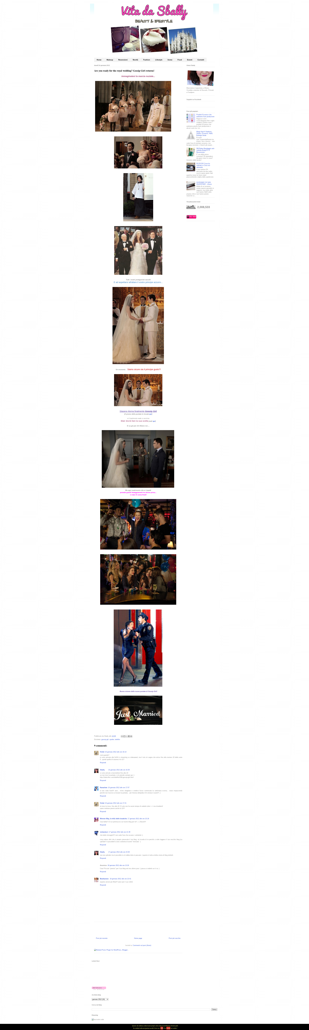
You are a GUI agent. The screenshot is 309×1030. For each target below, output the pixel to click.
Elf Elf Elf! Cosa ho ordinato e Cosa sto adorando (203, 165)
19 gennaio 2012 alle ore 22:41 (120, 879)
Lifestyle (158, 60)
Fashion (146, 60)
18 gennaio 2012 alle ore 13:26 (118, 865)
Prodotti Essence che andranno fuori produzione (205, 115)
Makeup (110, 60)
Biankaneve (104, 879)
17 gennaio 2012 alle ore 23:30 (119, 852)
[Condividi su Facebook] (129, 736)
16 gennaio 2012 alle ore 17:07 (118, 787)
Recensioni (123, 60)
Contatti (200, 60)
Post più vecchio (174, 938)
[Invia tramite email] (122, 736)
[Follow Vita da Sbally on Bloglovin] (99, 989)
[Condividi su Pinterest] (131, 736)
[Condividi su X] (126, 736)
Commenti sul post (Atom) (142, 945)
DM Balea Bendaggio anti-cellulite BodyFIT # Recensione (205, 150)
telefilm (117, 739)
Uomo (170, 60)
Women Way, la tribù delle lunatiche (113, 819)
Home (99, 60)
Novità (135, 60)
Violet (102, 752)
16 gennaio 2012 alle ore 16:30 (119, 770)
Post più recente (101, 938)
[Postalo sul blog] (124, 736)
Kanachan (103, 787)
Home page (138, 938)
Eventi (189, 60)
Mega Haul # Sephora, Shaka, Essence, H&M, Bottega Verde (204, 133)
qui (150, 414)
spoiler (111, 739)
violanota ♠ (104, 832)
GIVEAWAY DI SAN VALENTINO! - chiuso (204, 183)
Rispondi (103, 762)
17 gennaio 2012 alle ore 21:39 (119, 832)
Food (180, 60)
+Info (168, 1028)
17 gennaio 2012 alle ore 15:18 (138, 819)
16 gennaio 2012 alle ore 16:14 (115, 752)
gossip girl (105, 739)
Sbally (102, 770)
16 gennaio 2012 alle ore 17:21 (115, 803)
